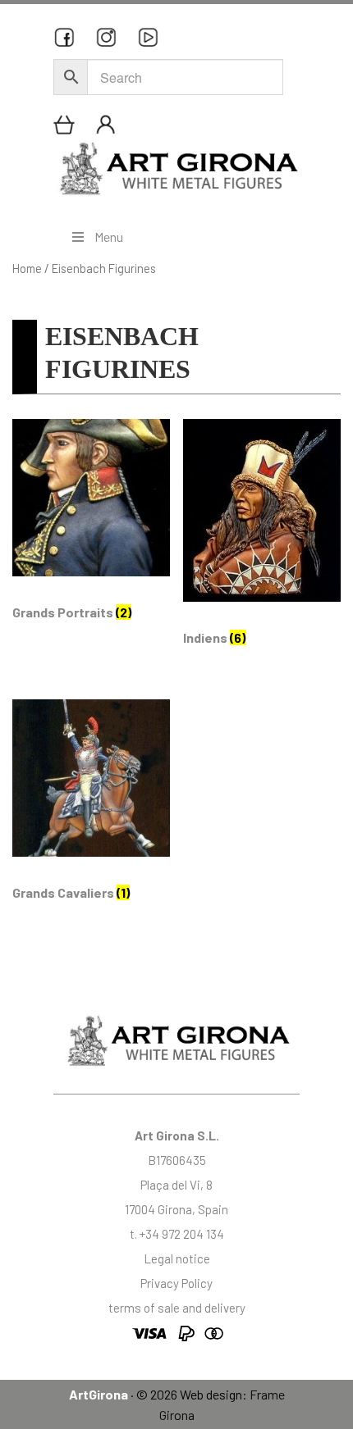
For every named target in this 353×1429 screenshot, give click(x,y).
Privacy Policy (176, 1283)
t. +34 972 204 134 (177, 1233)
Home (27, 268)
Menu (108, 236)
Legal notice (177, 1258)
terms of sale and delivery (176, 1307)
